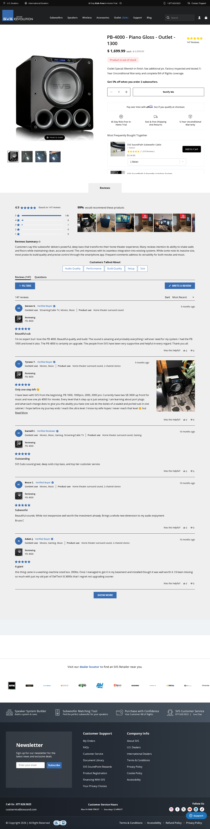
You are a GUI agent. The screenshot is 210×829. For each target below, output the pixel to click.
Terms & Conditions (131, 823)
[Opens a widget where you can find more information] (196, 816)
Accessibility (154, 823)
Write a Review (183, 286)
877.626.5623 (182, 714)
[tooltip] (39, 242)
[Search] (168, 18)
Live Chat (197, 714)
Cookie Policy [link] (134, 773)
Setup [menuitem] (131, 268)
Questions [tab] (41, 277)
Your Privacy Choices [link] (95, 786)
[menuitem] (56, 17)
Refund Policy (174, 823)
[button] (206, 17)
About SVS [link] (133, 741)
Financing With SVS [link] (94, 779)
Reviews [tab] (23, 277)
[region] (136, 223)
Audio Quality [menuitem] (73, 268)
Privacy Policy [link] (134, 766)
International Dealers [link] (139, 753)
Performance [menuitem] (93, 268)
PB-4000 (29, 320)
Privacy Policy (194, 823)
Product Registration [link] (95, 773)
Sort (167, 297)
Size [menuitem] (142, 268)
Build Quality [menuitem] (114, 268)
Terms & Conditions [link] (138, 760)
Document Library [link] (93, 760)
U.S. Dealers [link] (134, 747)
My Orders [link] (89, 741)
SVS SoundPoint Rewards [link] (97, 766)
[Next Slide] (192, 223)
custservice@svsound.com (21, 809)
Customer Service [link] (93, 753)
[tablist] (105, 188)
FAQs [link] (86, 747)
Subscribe (54, 765)
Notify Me (168, 91)
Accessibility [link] (134, 779)
